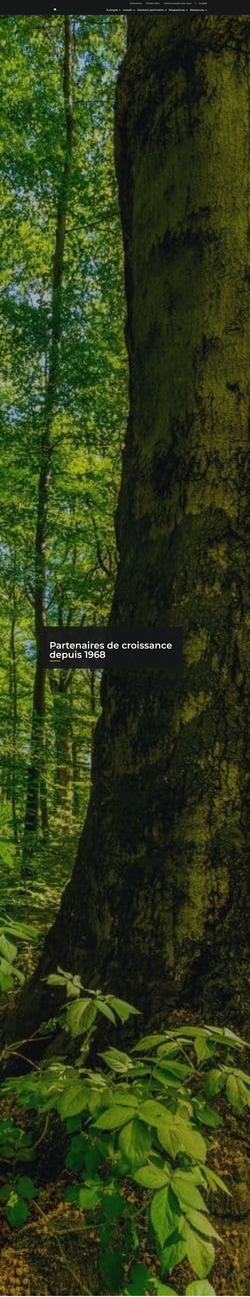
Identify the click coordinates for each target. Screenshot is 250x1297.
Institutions (136, 3)
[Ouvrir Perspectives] (186, 10)
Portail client (153, 3)
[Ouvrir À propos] (119, 10)
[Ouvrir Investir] (134, 10)
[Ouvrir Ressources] (206, 10)
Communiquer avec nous (177, 3)
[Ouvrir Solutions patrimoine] (165, 10)
